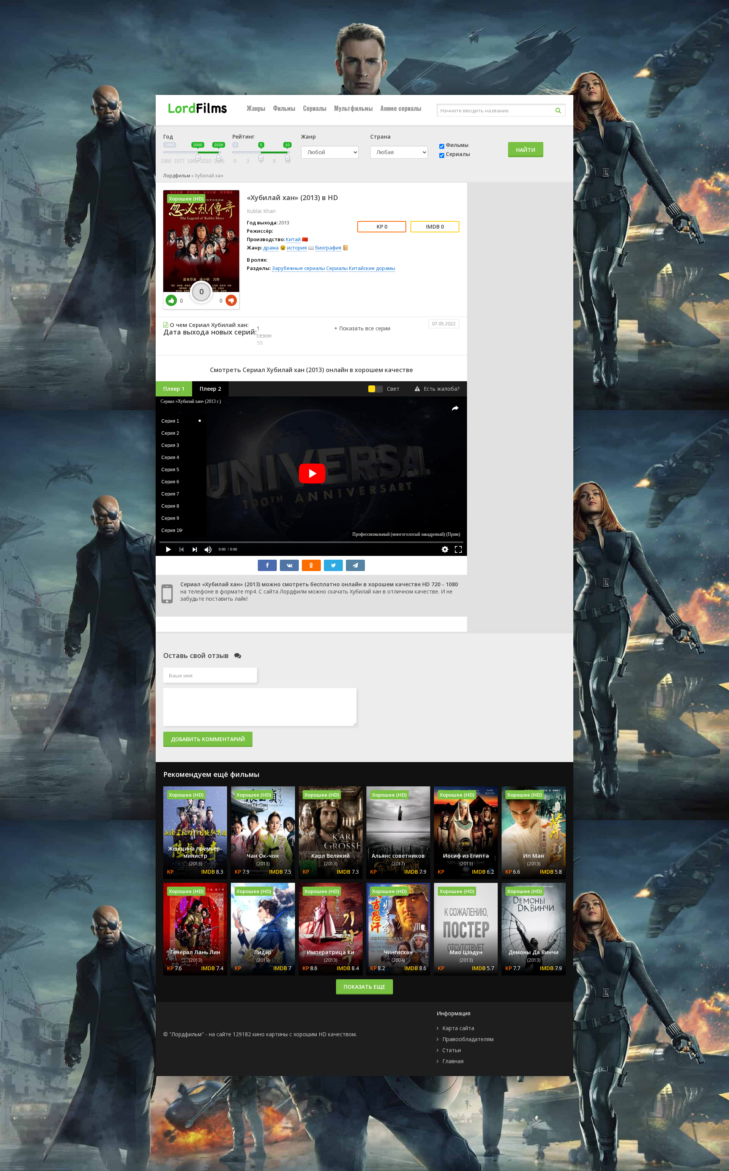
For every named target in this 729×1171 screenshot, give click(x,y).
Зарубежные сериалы (298, 268)
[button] (362, 336)
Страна (380, 136)
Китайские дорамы (372, 268)
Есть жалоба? (441, 388)
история (297, 247)
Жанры (256, 108)
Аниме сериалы (400, 108)
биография (328, 247)
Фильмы (284, 108)
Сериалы (315, 108)
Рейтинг (243, 136)
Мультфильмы (353, 108)
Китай (293, 239)
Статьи (451, 1050)
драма (271, 247)
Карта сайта (458, 1028)
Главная (453, 1061)
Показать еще (364, 986)
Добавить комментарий (208, 739)
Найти (525, 149)
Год (168, 136)
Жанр (308, 136)
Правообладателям (468, 1039)
